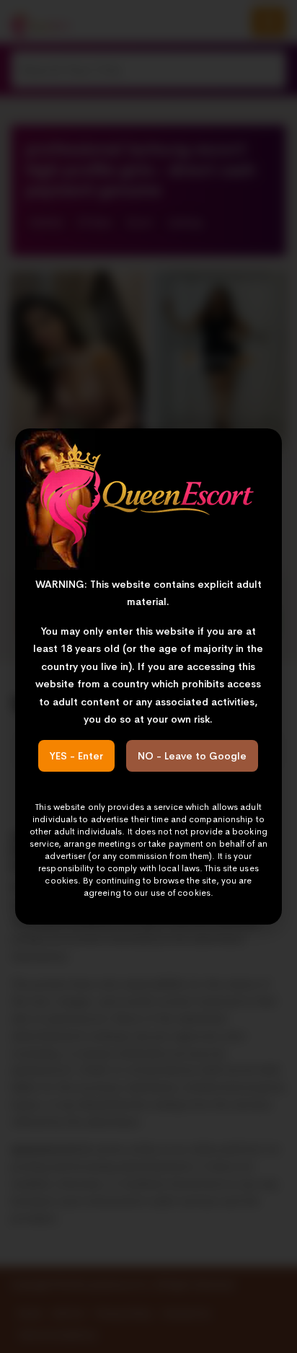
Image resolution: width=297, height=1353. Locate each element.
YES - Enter (76, 755)
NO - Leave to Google (192, 755)
